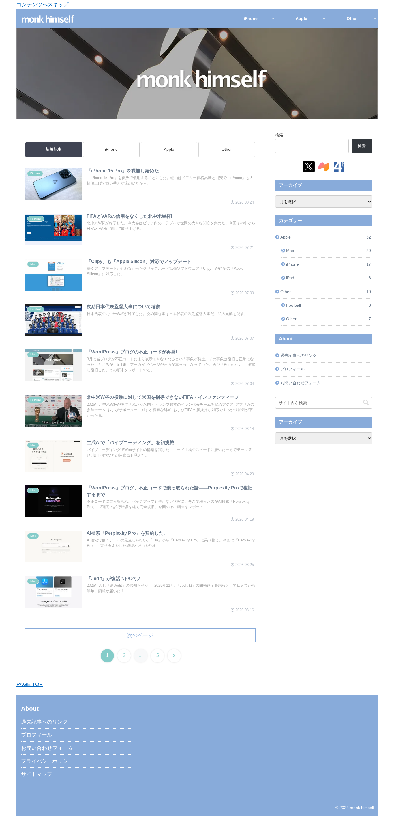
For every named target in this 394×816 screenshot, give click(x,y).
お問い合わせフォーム (300, 383)
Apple (169, 149)
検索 (279, 135)
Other (227, 149)
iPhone (111, 149)
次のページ (140, 635)
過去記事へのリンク (298, 355)
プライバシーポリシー (47, 761)
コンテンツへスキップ (42, 5)
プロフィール (292, 369)
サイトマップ (36, 774)
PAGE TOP (29, 684)
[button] (366, 402)
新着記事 (54, 149)
